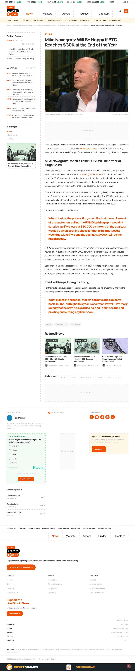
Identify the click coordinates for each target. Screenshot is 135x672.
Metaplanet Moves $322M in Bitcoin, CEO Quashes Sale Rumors (84, 359)
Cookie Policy (52, 588)
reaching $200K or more (92, 174)
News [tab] (29, 13)
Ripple (117, 377)
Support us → (14, 613)
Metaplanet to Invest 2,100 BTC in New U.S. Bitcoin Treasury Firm (55, 359)
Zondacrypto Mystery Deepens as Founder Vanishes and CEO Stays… (24, 101)
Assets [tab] (66, 13)
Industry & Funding (55, 20)
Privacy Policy (52, 580)
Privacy (47, 659)
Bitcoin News (13, 20)
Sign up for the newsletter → (21, 567)
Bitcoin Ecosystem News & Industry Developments (73, 26)
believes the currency (88, 148)
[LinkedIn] (102, 417)
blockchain (72, 377)
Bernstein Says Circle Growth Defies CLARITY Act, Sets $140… (23, 74)
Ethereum (98, 377)
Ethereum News (38, 20)
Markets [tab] (47, 13)
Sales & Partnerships (97, 593)
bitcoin (9, 131)
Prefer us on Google (56, 413)
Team (8, 584)
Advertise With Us (96, 584)
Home (9, 26)
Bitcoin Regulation (116, 20)
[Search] (120, 11)
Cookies (53, 659)
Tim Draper (10, 139)
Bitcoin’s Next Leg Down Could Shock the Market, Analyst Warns (112, 359)
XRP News (25, 20)
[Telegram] (107, 417)
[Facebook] (97, 417)
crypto (108, 377)
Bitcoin (9, 40)
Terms (41, 659)
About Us (10, 580)
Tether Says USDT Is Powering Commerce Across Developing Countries (23, 92)
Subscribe (99, 449)
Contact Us (11, 588)
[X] (92, 417)
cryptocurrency (86, 377)
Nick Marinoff (20, 418)
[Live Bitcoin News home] (13, 11)
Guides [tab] (84, 13)
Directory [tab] (104, 13)
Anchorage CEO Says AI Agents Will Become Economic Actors (23, 116)
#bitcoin (49, 324)
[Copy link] (113, 417)
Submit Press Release (97, 588)
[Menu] (126, 11)
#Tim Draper (75, 324)
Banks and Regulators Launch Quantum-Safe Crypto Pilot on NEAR (22, 82)
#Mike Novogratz (62, 324)
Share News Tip (12, 593)
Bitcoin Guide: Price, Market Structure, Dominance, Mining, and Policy (34, 26)
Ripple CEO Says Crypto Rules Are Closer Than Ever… (24, 109)
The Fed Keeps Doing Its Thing (21, 59)
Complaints (52, 593)
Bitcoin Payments (99, 20)
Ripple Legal (84, 20)
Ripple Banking (71, 20)
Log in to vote (26, 479)
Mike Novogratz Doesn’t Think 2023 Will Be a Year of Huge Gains (21, 51)
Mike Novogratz (12, 135)
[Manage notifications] (129, 666)
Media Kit (93, 580)
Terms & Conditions (55, 584)
